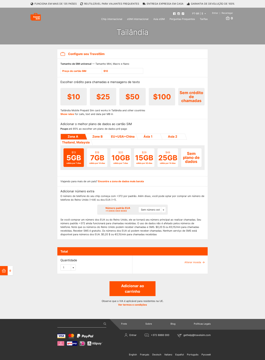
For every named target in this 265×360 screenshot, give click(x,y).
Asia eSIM (159, 19)
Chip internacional (111, 19)
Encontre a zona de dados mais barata (121, 181)
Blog (173, 323)
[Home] (36, 17)
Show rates (67, 114)
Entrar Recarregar (222, 13)
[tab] (72, 137)
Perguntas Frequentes (182, 19)
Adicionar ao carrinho (132, 289)
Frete (124, 323)
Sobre (148, 323)
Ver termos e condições (132, 304)
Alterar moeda (193, 262)
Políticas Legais (202, 323)
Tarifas (204, 19)
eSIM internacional (137, 19)
